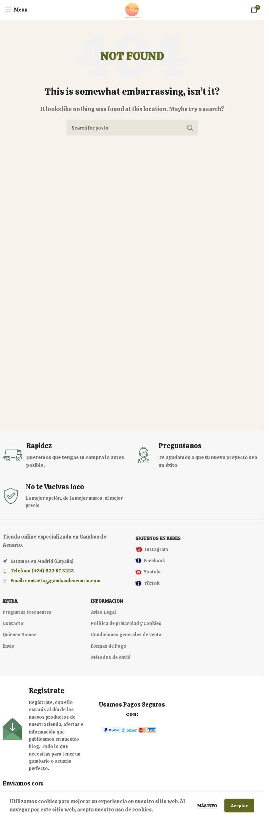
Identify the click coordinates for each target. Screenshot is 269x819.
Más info (207, 805)
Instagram (156, 549)
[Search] (190, 127)
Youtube (153, 572)
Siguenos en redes (158, 538)
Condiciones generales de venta (126, 635)
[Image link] (111, 729)
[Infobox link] (66, 455)
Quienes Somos (20, 635)
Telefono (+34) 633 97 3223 (42, 571)
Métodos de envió (111, 657)
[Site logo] (132, 9)
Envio (8, 646)
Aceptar (239, 805)
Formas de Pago (108, 646)
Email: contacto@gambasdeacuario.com (55, 581)
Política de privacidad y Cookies (126, 623)
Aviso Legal (103, 612)
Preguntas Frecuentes (27, 612)
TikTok (151, 583)
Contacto (13, 623)
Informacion (107, 601)
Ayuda (10, 601)
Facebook (154, 561)
